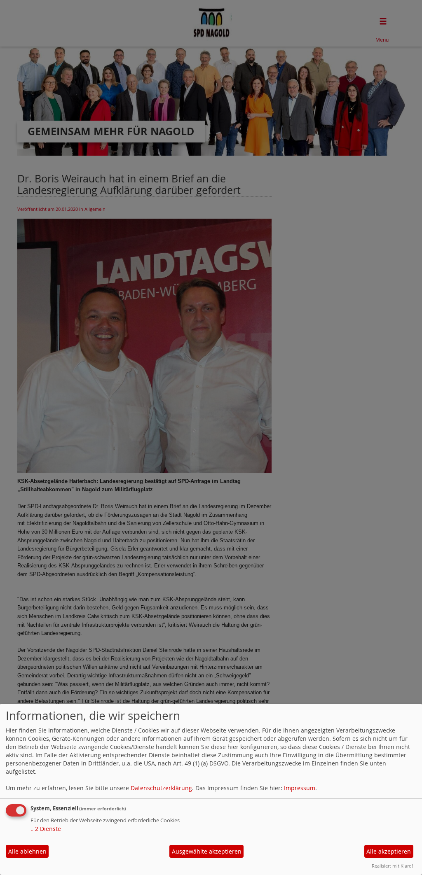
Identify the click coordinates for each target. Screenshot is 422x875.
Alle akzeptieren (388, 851)
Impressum (299, 788)
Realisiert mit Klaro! (392, 866)
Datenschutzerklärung (161, 788)
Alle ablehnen (27, 851)
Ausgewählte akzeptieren (206, 851)
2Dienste (45, 829)
